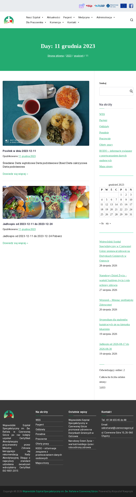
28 (116, 214)
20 (111, 209)
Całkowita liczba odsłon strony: (112, 379)
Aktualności (53, 17)
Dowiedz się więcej (14, 173)
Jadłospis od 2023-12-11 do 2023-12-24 (28, 224)
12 (106, 204)
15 (121, 204)
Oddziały (104, 126)
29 (121, 214)
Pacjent (67, 17)
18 (102, 209)
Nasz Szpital (33, 17)
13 (111, 204)
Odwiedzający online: (111, 370)
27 (111, 214)
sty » (108, 223)
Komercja (55, 22)
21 (116, 209)
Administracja (104, 17)
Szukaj (102, 83)
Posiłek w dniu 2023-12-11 (19, 151)
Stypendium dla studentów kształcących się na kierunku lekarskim (114, 324)
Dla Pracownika (34, 22)
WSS (102, 114)
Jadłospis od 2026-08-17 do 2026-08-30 (114, 346)
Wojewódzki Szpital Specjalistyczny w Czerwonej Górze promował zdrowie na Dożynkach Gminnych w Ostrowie (115, 251)
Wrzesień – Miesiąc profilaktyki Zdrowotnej (116, 302)
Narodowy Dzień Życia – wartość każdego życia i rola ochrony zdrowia (114, 280)
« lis (101, 223)
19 (106, 209)
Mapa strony (106, 166)
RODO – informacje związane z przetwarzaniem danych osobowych (115, 155)
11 (102, 204)
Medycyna (84, 17)
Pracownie (105, 138)
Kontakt (72, 22)
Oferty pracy (106, 144)
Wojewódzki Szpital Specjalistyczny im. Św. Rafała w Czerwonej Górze (60, 491)
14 (116, 204)
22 (121, 209)
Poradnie (104, 132)
